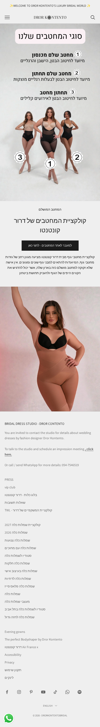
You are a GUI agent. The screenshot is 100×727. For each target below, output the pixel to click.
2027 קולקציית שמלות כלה (22, 525)
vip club (10, 487)
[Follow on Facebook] (7, 692)
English (48, 705)
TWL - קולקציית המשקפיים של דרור (28, 510)
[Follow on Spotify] (79, 692)
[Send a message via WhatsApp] (8, 718)
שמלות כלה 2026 (16, 532)
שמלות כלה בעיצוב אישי (21, 571)
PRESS (9, 479)
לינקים (9, 678)
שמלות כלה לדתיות (18, 578)
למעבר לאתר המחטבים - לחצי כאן (50, 245)
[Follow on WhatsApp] (67, 692)
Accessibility (13, 655)
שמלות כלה (12, 594)
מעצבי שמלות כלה (17, 601)
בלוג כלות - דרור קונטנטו (21, 495)
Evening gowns (15, 632)
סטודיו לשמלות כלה (18, 556)
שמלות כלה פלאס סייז (20, 586)
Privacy (9, 662)
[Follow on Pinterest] (31, 692)
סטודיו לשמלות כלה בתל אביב (25, 609)
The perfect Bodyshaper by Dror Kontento (33, 639)
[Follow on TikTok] (55, 692)
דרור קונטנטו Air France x (21, 647)
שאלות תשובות (15, 502)
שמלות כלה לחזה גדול (19, 617)
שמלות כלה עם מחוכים (20, 548)
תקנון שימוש (13, 670)
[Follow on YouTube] (43, 692)
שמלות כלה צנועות (17, 540)
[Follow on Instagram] (19, 692)
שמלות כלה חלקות (17, 563)
